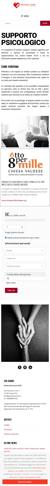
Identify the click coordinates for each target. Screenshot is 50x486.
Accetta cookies (25, 481)
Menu (26, 16)
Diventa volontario (11, 434)
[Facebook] (19, 367)
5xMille (6, 425)
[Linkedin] (30, 367)
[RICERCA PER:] (25, 23)
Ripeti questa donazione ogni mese (23, 238)
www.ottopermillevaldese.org (14, 200)
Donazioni (8, 429)
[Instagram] (25, 367)
